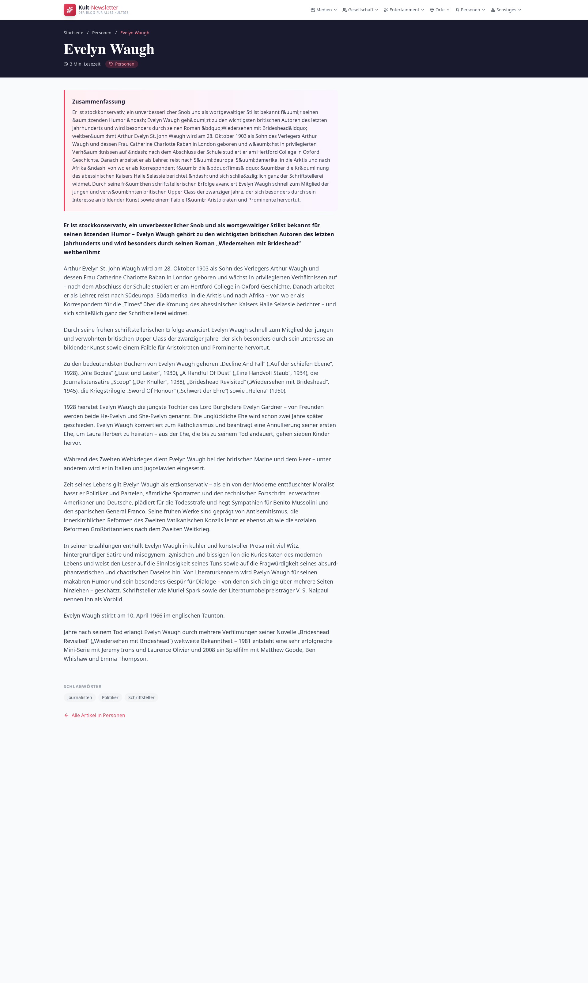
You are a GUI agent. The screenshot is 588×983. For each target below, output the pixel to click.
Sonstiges (506, 10)
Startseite (73, 33)
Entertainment (404, 10)
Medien (324, 10)
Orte (440, 10)
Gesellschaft (360, 10)
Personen (470, 10)
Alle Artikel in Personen (98, 715)
